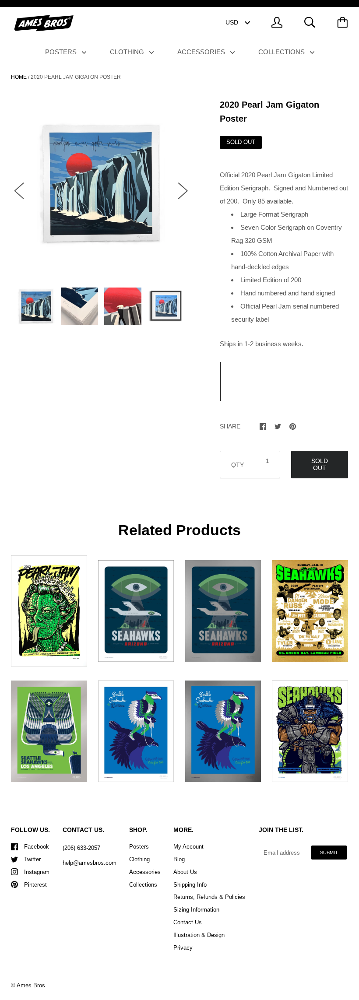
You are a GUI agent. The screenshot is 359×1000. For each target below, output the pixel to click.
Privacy (183, 947)
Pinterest (35, 884)
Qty (237, 464)
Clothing (128, 52)
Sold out (319, 464)
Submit (329, 852)
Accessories (202, 52)
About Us (185, 872)
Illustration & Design (199, 935)
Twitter (32, 859)
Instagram (36, 872)
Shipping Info (190, 884)
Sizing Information (196, 909)
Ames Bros (31, 985)
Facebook (36, 846)
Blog (179, 859)
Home (19, 77)
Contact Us (187, 922)
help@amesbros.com (89, 863)
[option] (101, 183)
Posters (61, 52)
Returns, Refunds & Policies (209, 897)
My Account (188, 846)
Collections (282, 52)
